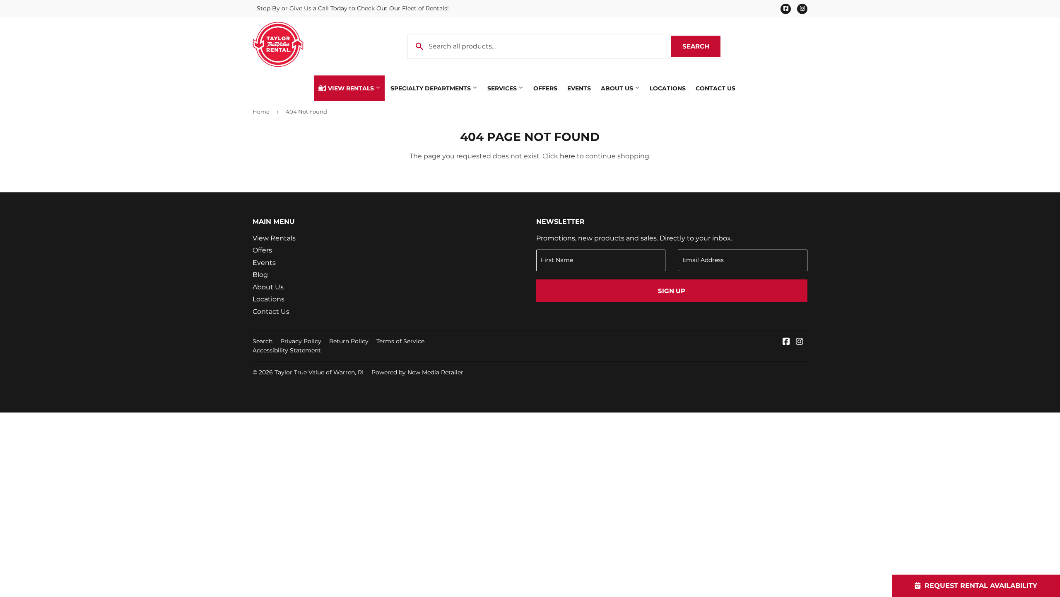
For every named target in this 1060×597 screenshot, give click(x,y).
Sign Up (671, 291)
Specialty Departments (431, 88)
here (567, 156)
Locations (668, 88)
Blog (260, 275)
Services (502, 88)
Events (579, 88)
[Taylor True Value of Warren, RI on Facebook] (786, 342)
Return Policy (349, 341)
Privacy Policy (300, 341)
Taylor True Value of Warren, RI (319, 372)
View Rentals (351, 88)
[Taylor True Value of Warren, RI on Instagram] (799, 342)
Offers (545, 88)
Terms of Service (400, 341)
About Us (618, 88)
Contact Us (715, 88)
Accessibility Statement (287, 350)
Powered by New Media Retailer (417, 372)
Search (701, 46)
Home (261, 111)
